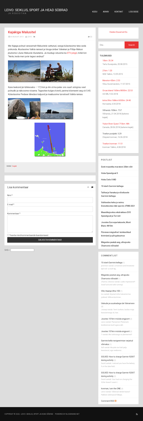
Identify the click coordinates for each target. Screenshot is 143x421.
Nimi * (10, 195)
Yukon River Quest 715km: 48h (116, 124)
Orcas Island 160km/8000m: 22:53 (118, 90)
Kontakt (119, 12)
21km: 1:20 (107, 70)
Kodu (94, 12)
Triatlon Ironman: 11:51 (113, 144)
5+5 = (7, 250)
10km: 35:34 (108, 60)
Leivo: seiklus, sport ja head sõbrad (36, 10)
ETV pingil (72, 53)
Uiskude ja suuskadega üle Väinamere (117, 303)
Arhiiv (106, 12)
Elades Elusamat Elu (118, 32)
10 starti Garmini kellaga (111, 262)
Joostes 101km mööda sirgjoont (115, 319)
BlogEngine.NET (72, 414)
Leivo (29, 37)
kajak (14, 166)
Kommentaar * (13, 213)
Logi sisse (134, 12)
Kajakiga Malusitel (22, 32)
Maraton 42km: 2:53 (111, 80)
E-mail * (10, 204)
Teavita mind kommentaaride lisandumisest (28, 235)
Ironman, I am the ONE (111, 388)
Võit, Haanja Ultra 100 (110, 291)
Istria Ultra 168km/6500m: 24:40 (117, 100)
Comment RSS (108, 401)
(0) (91, 37)
